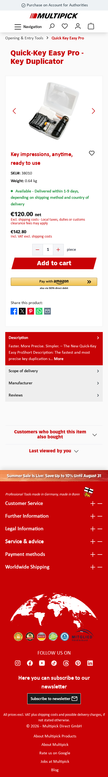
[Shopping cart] (91, 26)
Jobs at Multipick (55, 762)
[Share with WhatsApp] (39, 311)
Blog (55, 770)
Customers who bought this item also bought (50, 434)
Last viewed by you (50, 451)
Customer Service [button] (24, 503)
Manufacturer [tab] (21, 383)
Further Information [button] (27, 516)
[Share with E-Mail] (47, 311)
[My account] (77, 26)
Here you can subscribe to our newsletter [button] (54, 682)
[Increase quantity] (58, 249)
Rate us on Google (54, 753)
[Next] (93, 111)
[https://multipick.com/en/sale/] (54, 475)
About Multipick (54, 745)
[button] (54, 284)
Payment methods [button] (25, 554)
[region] (54, 111)
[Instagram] (18, 663)
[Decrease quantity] (38, 249)
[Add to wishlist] (91, 153)
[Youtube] (42, 663)
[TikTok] (54, 663)
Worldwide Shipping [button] (27, 567)
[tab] (54, 348)
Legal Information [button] (24, 529)
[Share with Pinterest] (30, 311)
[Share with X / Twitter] (22, 311)
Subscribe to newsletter (51, 699)
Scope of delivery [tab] (23, 371)
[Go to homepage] (54, 16)
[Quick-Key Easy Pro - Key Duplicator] (54, 111)
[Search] (51, 26)
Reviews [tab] (16, 395)
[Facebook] (30, 663)
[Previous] (15, 111)
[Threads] (66, 663)
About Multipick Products (55, 736)
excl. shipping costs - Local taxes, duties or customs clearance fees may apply (48, 221)
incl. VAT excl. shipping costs (31, 237)
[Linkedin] (90, 663)
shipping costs (48, 715)
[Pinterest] (78, 663)
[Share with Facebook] (14, 311)
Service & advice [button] (24, 542)
